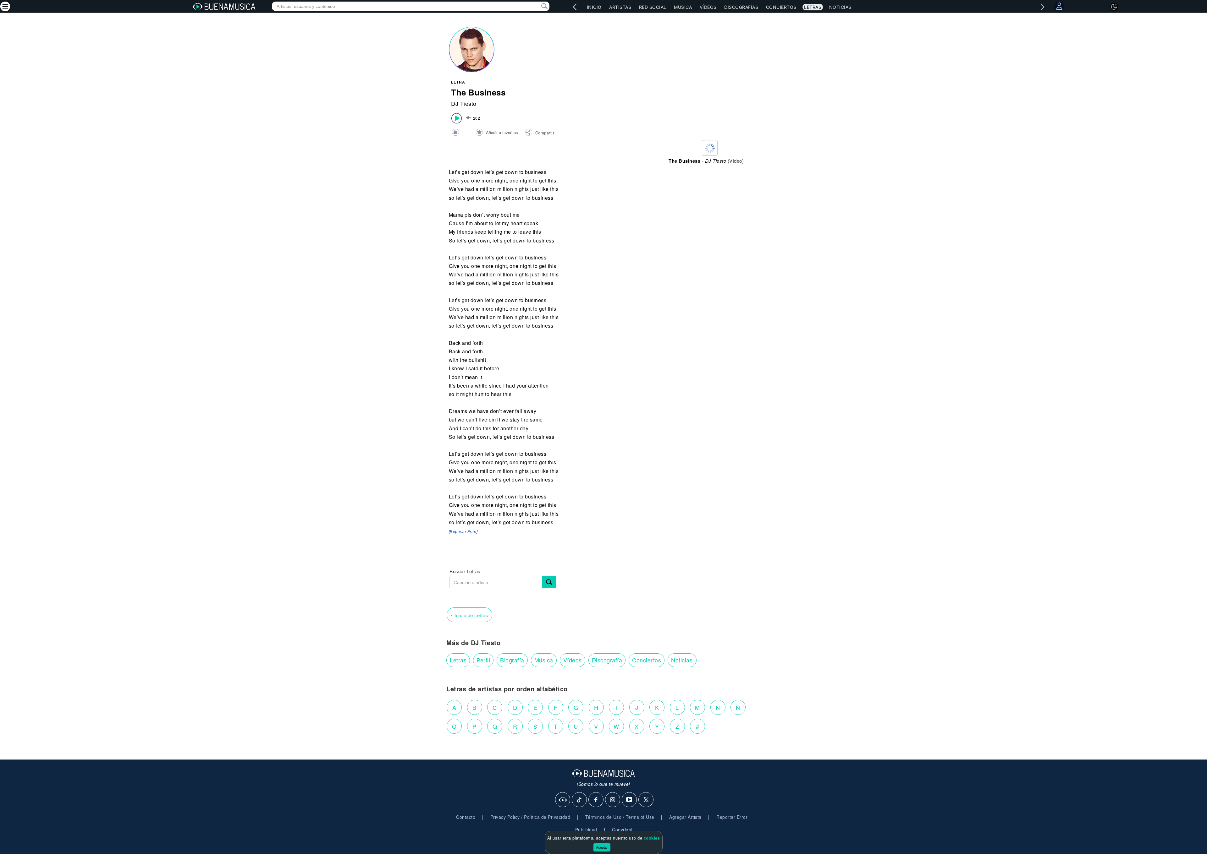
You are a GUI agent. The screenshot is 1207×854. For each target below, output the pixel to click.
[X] (646, 800)
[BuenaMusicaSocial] (562, 800)
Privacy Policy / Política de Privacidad (530, 817)
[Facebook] (596, 800)
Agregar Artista (685, 817)
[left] (575, 7)
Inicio (594, 7)
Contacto (465, 817)
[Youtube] (629, 800)
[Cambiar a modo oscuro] (1114, 7)
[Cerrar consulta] (537, 6)
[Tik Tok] (579, 800)
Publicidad (586, 829)
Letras (812, 7)
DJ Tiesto (464, 103)
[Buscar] (549, 582)
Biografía (512, 660)
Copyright (622, 829)
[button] (539, 133)
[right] (1042, 7)
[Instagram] (612, 800)
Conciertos (781, 7)
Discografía (607, 660)
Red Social (652, 7)
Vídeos (708, 7)
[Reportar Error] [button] (463, 532)
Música (683, 7)
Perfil (483, 660)
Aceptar (602, 847)
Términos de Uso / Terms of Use (619, 817)
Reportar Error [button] (731, 817)
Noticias (840, 7)
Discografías (741, 7)
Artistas (620, 7)
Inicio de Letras (469, 614)
